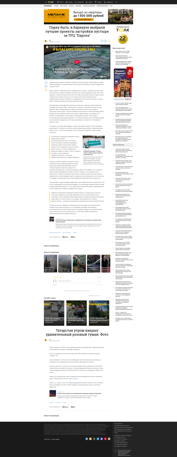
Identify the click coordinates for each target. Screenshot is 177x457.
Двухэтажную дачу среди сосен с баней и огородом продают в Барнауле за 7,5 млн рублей (123, 254)
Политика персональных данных (124, 450)
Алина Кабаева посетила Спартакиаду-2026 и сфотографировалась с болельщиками (121, 202)
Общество (51, 340)
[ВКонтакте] (105, 41)
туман (64, 402)
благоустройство (67, 232)
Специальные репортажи (89, 5)
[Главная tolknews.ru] (50, 2)
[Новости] (65, 237)
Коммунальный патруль (102, 5)
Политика (90, 2)
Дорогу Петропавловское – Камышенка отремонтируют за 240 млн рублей (124, 174)
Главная (56, 5)
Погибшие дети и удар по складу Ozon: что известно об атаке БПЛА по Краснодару (123, 238)
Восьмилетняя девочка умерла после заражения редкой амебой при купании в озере (123, 215)
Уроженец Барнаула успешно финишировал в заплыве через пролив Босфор (123, 271)
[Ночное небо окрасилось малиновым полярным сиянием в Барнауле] (53, 395)
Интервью (71, 5)
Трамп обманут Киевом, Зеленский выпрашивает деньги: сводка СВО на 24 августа (123, 57)
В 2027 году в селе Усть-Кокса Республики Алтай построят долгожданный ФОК (122, 244)
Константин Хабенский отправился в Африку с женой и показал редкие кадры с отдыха (123, 126)
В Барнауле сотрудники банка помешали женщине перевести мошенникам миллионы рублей (123, 226)
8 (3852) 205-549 (119, 444)
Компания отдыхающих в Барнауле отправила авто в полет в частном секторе (124, 260)
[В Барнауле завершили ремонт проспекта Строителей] (54, 313)
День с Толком (63, 5)
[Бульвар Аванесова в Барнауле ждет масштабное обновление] (99, 313)
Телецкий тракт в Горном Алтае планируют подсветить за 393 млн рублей (124, 319)
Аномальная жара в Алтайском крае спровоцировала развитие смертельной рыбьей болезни (123, 121)
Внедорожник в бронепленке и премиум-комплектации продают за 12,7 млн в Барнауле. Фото (124, 283)
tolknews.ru (120, 423)
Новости (61, 2)
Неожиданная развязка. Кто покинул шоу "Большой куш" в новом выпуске (123, 196)
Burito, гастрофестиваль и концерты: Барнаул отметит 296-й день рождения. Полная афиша (123, 109)
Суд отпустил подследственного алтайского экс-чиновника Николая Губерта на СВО (123, 232)
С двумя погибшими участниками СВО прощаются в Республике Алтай (124, 115)
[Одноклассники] (109, 41)
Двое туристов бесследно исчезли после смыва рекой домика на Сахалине (124, 132)
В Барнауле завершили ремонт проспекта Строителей (52, 320)
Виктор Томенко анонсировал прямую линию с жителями (122, 249)
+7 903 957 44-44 (119, 439)
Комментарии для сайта (95, 295)
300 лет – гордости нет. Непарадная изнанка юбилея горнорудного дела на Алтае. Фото (123, 314)
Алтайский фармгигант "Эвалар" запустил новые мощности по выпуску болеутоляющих (123, 63)
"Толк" (55, 383)
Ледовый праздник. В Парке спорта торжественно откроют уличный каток (93, 152)
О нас (111, 5)
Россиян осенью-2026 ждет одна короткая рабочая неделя (123, 103)
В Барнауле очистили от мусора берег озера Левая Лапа (76, 320)
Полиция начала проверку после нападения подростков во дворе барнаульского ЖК (123, 162)
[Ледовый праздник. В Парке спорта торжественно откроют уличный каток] (94, 142)
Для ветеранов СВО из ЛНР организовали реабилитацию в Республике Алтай (123, 209)
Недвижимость (110, 2)
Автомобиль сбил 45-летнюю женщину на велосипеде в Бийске (124, 190)
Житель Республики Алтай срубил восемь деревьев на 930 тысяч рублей (124, 185)
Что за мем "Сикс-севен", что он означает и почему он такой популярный (123, 180)
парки (74, 232)
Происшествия (80, 2)
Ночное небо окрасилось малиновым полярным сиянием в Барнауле (79, 393)
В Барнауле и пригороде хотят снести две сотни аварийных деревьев (122, 295)
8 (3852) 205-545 (119, 442)
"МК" (57, 355)
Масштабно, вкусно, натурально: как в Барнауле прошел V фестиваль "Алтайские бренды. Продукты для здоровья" (123, 139)
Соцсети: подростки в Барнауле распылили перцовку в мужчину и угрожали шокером (124, 266)
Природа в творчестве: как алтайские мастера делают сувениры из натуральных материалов (122, 301)
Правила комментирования (123, 452)
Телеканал (70, 2)
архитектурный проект (54, 232)
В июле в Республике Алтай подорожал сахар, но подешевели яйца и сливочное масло (123, 150)
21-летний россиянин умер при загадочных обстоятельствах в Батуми (123, 220)
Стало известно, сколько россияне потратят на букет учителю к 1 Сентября (124, 168)
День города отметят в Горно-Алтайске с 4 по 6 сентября (122, 52)
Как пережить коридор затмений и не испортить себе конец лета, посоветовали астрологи (124, 289)
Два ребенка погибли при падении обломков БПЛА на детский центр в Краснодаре (124, 277)
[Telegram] (102, 41)
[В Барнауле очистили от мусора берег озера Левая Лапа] (76, 313)
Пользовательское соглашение (124, 451)
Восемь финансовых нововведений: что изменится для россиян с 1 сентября (124, 156)
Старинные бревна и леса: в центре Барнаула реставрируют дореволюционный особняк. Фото (124, 308)
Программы (78, 5)
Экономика (99, 2)
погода (51, 402)
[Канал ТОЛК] (73, 237)
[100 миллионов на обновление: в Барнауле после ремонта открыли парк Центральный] (52, 223)
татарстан (58, 402)
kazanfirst (75, 378)
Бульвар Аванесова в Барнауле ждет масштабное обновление (99, 320)
